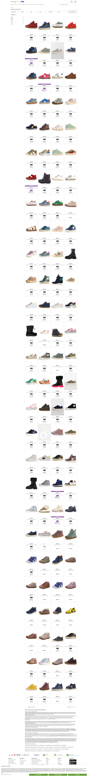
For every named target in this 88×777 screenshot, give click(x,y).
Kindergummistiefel (27, 718)
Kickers (61, 735)
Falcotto (56, 740)
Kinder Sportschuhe (40, 750)
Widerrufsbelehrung (23, 760)
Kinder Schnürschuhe (65, 748)
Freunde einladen (11, 760)
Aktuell (59, 759)
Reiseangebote (60, 764)
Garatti (56, 735)
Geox (51, 735)
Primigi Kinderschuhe (57, 748)
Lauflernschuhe (74, 729)
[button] (75, 1)
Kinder (12, 18)
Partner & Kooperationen (12, 763)
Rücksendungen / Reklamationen (36, 760)
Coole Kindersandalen (33, 748)
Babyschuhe (40, 748)
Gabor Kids (53, 735)
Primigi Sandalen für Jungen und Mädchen (31, 745)
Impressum (21, 764)
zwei (28, 721)
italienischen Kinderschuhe (55, 722)
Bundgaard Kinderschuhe (49, 747)
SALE (12, 23)
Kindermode (64, 733)
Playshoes (58, 735)
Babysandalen (27, 748)
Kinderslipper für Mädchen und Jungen (31, 747)
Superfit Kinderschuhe (55, 750)
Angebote (47, 759)
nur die (33, 712)
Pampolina (68, 733)
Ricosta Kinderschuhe (56, 745)
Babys (12, 17)
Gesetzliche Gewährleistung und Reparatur (38, 764)
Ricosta (69, 735)
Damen (12, 19)
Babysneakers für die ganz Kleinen (30, 750)
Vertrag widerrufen (34, 763)
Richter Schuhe (65, 735)
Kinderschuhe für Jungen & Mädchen (60, 747)
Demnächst (59, 760)
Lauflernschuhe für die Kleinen (48, 748)
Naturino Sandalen (70, 747)
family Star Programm (11, 759)
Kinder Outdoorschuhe (47, 750)
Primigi (31, 734)
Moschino (51, 718)
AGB (20, 759)
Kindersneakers (63, 745)
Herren (12, 21)
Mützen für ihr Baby (41, 747)
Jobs (9, 764)
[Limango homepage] (14, 1)
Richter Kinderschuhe (49, 745)
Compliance (22, 763)
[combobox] (68, 4)
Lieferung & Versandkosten (35, 759)
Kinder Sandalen (42, 745)
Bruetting (46, 726)
